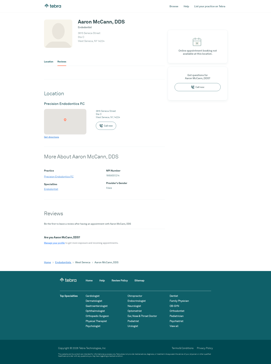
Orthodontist (177, 310)
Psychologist (93, 326)
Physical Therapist (96, 321)
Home (47, 262)
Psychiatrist (176, 321)
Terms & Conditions (183, 348)
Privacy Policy (205, 348)
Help (186, 6)
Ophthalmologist (95, 310)
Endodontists (63, 262)
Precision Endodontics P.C (59, 176)
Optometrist (135, 310)
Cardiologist (93, 295)
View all (174, 326)
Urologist (133, 326)
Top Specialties (69, 295)
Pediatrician (176, 315)
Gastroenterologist (97, 305)
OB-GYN (174, 305)
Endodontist (51, 189)
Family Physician (179, 300)
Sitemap (139, 280)
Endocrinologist (137, 300)
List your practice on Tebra (209, 6)
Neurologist (134, 305)
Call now (199, 87)
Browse (174, 6)
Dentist (174, 295)
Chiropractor (135, 295)
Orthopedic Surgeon (97, 315)
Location (48, 62)
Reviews (61, 62)
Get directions (51, 137)
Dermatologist (94, 300)
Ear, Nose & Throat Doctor (142, 315)
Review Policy (120, 280)
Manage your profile (54, 243)
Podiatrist (133, 321)
